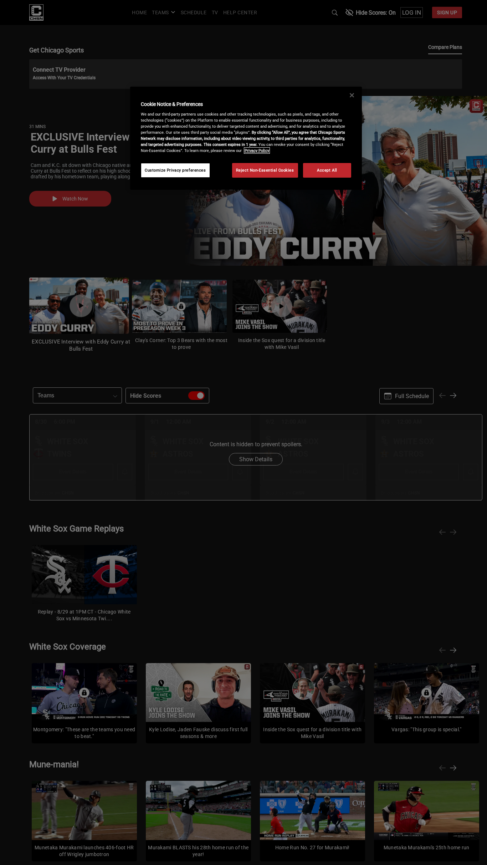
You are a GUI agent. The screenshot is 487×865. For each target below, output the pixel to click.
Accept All (327, 170)
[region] (246, 138)
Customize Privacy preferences (175, 170)
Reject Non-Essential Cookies (265, 170)
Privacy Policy (257, 150)
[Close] (352, 95)
